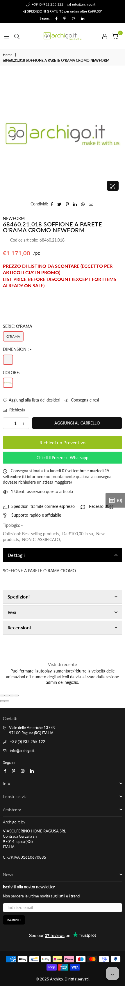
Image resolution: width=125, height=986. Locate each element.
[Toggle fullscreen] (11, 695)
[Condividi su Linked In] (75, 204)
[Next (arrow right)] (7, 701)
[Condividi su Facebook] (52, 204)
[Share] (7, 695)
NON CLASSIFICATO (41, 539)
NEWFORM (14, 218)
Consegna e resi (84, 399)
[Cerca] (17, 35)
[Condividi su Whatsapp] (83, 204)
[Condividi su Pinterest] (67, 204)
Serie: (17, 326)
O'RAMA (13, 336)
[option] (62, 134)
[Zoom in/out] (16, 695)
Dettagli (16, 555)
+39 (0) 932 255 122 (47, 4)
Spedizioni (19, 596)
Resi (12, 612)
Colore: (13, 372)
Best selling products (40, 533)
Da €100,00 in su (77, 533)
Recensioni (19, 627)
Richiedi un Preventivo (62, 442)
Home (7, 54)
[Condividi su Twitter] (59, 204)
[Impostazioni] (105, 35)
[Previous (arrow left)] (2, 701)
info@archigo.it (83, 4)
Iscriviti (14, 920)
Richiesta (16, 409)
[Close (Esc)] (2, 695)
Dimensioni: (17, 349)
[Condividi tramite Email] (91, 204)
